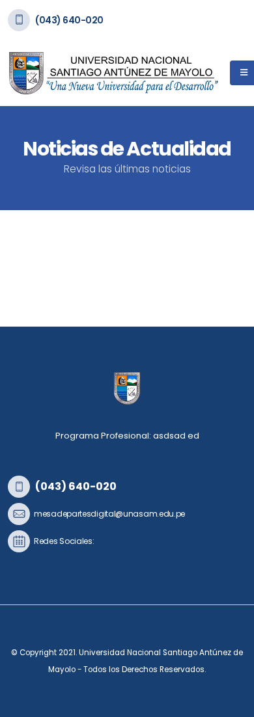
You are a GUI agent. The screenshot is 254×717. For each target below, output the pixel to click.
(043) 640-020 (69, 20)
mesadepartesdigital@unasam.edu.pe (109, 513)
